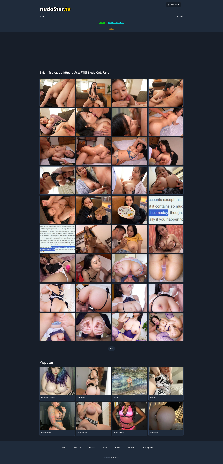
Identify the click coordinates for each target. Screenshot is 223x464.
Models (180, 17)
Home (42, 17)
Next (111, 349)
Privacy (131, 448)
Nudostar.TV (115, 458)
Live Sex (102, 23)
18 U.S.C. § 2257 (147, 448)
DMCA (112, 29)
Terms (117, 448)
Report (92, 448)
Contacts (77, 448)
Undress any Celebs (116, 23)
